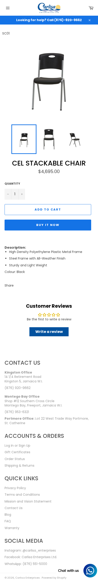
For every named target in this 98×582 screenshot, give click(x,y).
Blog (8, 514)
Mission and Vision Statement (28, 501)
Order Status (15, 459)
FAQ (8, 521)
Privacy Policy (15, 488)
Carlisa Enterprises (28, 578)
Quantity (12, 184)
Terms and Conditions (22, 494)
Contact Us (14, 508)
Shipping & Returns (19, 465)
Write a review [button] (49, 331)
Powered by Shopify (54, 578)
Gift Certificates (17, 452)
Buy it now (47, 225)
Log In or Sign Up (17, 445)
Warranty (12, 528)
